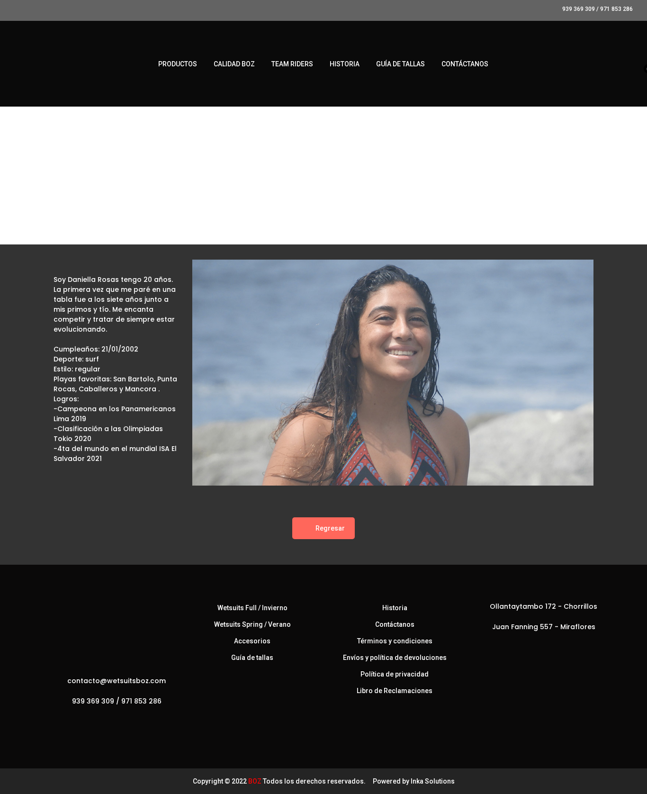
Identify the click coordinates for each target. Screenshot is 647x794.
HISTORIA (344, 64)
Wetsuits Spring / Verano (252, 624)
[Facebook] (101, 722)
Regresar (330, 528)
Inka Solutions (433, 781)
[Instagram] (120, 722)
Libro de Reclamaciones (394, 691)
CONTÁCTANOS (464, 64)
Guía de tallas (252, 657)
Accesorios (252, 641)
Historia (394, 608)
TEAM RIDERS (292, 64)
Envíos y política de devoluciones (395, 657)
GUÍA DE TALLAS (400, 64)
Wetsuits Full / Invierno (252, 608)
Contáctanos (394, 624)
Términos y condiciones (394, 641)
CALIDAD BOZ (234, 64)
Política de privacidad (394, 674)
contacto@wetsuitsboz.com (116, 681)
